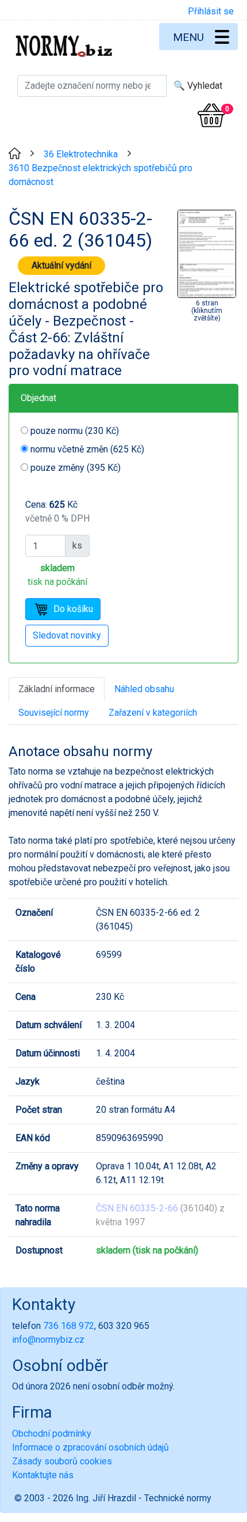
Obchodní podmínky (51, 1433)
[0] (211, 115)
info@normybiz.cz (48, 1339)
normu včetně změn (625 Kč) (87, 449)
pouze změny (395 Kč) (75, 467)
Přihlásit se (211, 11)
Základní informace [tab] (56, 688)
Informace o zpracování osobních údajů (90, 1447)
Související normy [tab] (53, 712)
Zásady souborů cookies (62, 1461)
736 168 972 (68, 1325)
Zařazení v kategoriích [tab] (153, 712)
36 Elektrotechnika (81, 154)
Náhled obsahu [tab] (144, 688)
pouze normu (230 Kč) (74, 430)
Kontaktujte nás (43, 1475)
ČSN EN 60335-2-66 (137, 1208)
